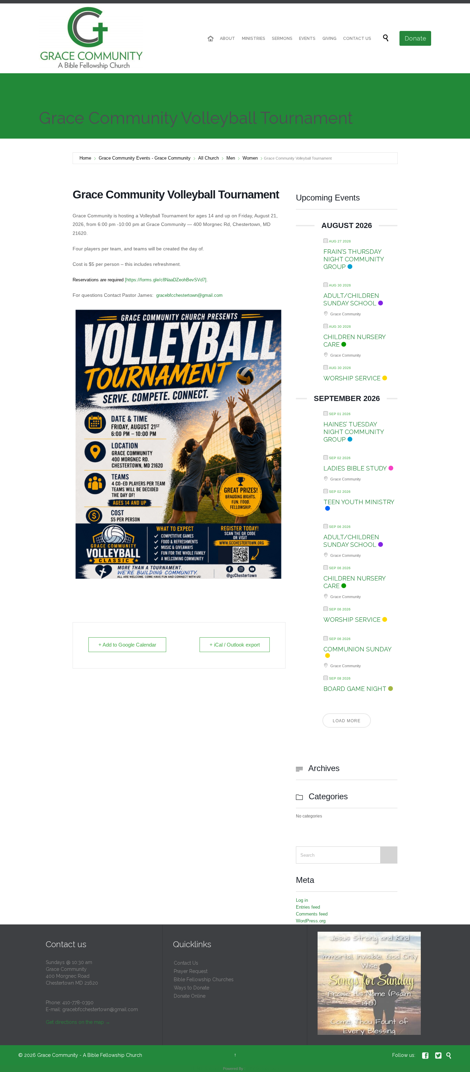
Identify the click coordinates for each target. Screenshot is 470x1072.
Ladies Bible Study (355, 468)
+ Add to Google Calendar (127, 645)
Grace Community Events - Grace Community (145, 158)
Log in (302, 900)
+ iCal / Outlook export (235, 645)
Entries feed (308, 907)
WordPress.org (310, 920)
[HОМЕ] (210, 38)
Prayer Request (190, 971)
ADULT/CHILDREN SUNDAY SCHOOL (351, 299)
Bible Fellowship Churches (204, 979)
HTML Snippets (206, 1068)
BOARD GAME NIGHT (354, 688)
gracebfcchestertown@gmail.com (189, 295)
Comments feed (312, 914)
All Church (208, 158)
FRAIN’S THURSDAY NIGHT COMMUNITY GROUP (353, 259)
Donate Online (189, 996)
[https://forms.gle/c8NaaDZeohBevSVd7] (139, 279)
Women (250, 158)
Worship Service (352, 378)
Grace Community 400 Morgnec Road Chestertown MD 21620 (72, 976)
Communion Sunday (357, 649)
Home (85, 158)
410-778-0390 (78, 1002)
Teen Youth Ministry (358, 502)
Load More (347, 720)
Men (230, 158)
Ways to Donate (191, 987)
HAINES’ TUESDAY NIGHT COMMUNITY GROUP (353, 432)
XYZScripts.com (262, 1068)
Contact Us (186, 963)
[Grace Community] (91, 38)
